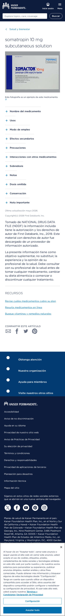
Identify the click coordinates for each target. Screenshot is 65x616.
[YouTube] (25, 508)
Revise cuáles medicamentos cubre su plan (30, 301)
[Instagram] (44, 508)
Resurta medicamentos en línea (23, 307)
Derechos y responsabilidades (20, 460)
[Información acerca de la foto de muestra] (6, 99)
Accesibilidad (11, 411)
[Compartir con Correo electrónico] (8, 331)
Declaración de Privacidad (29, 595)
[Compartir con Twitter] (26, 331)
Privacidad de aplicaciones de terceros (25, 467)
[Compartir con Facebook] (17, 331)
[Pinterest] (35, 508)
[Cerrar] (61, 547)
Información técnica (15, 481)
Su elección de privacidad (18, 446)
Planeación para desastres (18, 474)
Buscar (56, 16)
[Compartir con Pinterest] (35, 331)
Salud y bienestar (19, 29)
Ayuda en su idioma (15, 425)
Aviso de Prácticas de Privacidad (22, 439)
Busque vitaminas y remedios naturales (28, 313)
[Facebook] (16, 508)
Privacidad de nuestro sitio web (21, 432)
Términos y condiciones (17, 453)
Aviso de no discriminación (19, 418)
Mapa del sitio (11, 488)
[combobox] (25, 16)
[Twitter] (7, 508)
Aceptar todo (32, 610)
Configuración (32, 601)
